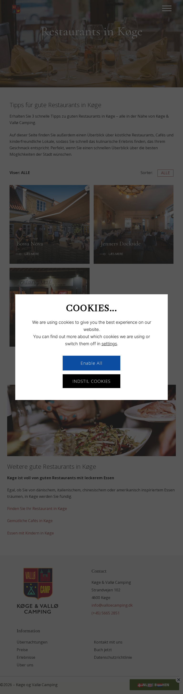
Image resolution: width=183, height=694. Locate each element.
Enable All (92, 363)
